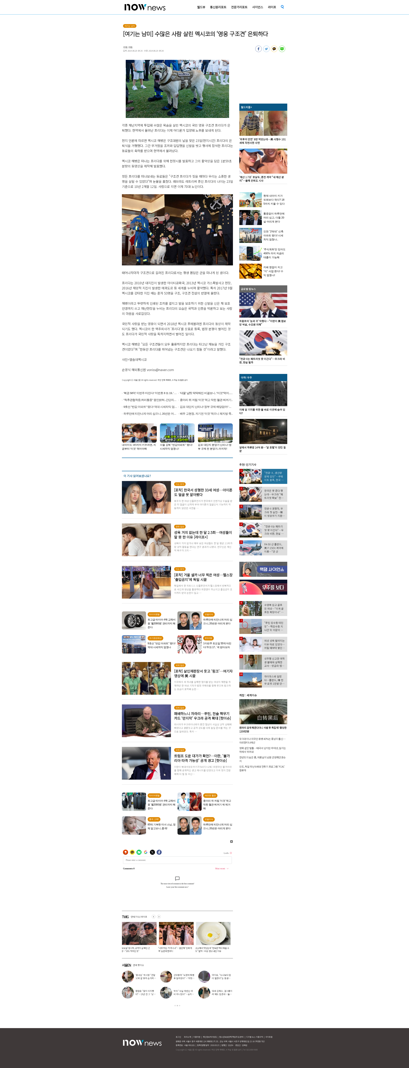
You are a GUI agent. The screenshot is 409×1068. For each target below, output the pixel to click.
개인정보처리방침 (210, 1036)
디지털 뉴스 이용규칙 (254, 1036)
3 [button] (179, 1005)
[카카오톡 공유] (274, 51)
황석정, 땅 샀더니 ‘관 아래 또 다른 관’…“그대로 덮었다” (194, 978)
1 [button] (175, 1005)
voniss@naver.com (160, 369)
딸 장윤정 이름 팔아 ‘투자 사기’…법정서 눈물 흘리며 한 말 (174, 949)
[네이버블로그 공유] (282, 51)
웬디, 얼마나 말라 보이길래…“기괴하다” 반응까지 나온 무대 (156, 994)
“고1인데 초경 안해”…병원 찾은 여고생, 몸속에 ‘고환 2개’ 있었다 (138, 949)
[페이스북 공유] (258, 51)
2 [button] (177, 1005)
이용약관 (196, 1036)
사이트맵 (268, 1036)
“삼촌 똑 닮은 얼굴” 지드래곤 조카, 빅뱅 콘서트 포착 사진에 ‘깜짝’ (232, 994)
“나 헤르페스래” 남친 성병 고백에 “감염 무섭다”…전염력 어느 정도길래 (212, 949)
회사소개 (187, 1036)
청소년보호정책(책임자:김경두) (231, 1036)
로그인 (178, 1036)
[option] (138, 938)
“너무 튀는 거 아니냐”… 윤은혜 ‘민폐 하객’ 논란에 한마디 (194, 994)
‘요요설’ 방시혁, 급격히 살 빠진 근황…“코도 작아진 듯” (232, 978)
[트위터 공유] (266, 51)
